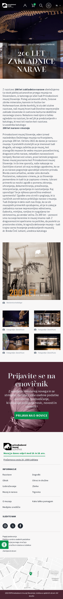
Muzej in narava (10, 492)
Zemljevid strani (9, 551)
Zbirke (35, 486)
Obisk (5, 480)
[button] (4, 544)
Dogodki (36, 474)
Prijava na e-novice (31, 415)
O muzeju (7, 501)
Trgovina (36, 492)
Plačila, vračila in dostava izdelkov (17, 545)
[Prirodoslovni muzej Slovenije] (9, 5)
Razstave (21, 44)
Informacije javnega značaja (14, 542)
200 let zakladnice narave (29, 89)
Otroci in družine (40, 480)
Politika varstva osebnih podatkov (16, 539)
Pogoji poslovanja (10, 536)
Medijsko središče (11, 507)
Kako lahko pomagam (42, 501)
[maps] (31, 574)
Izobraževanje (9, 486)
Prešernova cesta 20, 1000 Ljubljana (21, 459)
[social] (5, 525)
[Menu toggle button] (48, 5)
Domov (11, 44)
